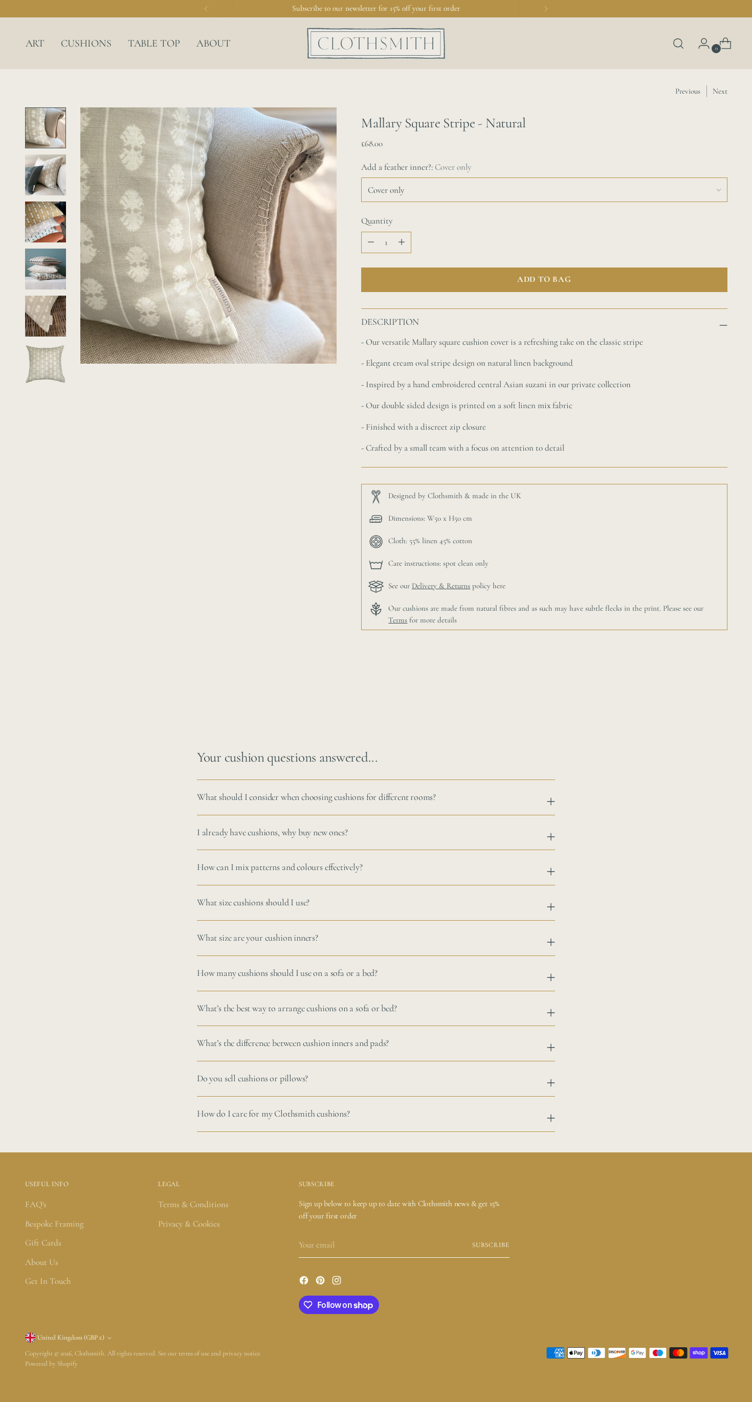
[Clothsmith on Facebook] (305, 1282)
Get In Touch (48, 1281)
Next (720, 91)
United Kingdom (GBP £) (70, 1337)
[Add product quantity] (371, 242)
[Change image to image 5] (45, 316)
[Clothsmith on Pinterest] (321, 1282)
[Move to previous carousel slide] (695, 694)
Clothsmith (89, 1353)
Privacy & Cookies (189, 1223)
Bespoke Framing (54, 1223)
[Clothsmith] (376, 43)
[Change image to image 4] (45, 269)
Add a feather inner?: (416, 167)
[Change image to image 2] (45, 174)
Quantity (376, 220)
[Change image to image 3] (45, 222)
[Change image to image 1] (45, 127)
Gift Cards (43, 1242)
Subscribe (491, 1245)
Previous (687, 91)
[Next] (546, 8)
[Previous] (206, 8)
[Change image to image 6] (45, 363)
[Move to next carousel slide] (718, 694)
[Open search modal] (678, 43)
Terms (397, 620)
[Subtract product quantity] (401, 242)
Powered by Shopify (51, 1364)
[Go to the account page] (700, 43)
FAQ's (36, 1204)
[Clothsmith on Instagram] (337, 1282)
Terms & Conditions (193, 1204)
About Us (41, 1262)
